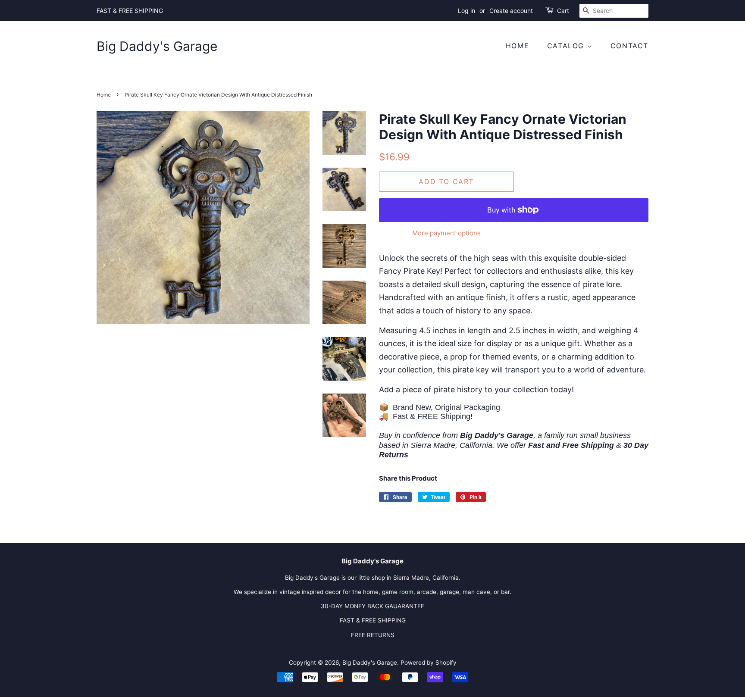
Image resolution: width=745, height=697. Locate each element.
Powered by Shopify (429, 662)
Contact (629, 45)
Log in (466, 10)
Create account (511, 10)
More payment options (446, 233)
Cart (563, 10)
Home (517, 45)
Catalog (567, 45)
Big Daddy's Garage (157, 46)
